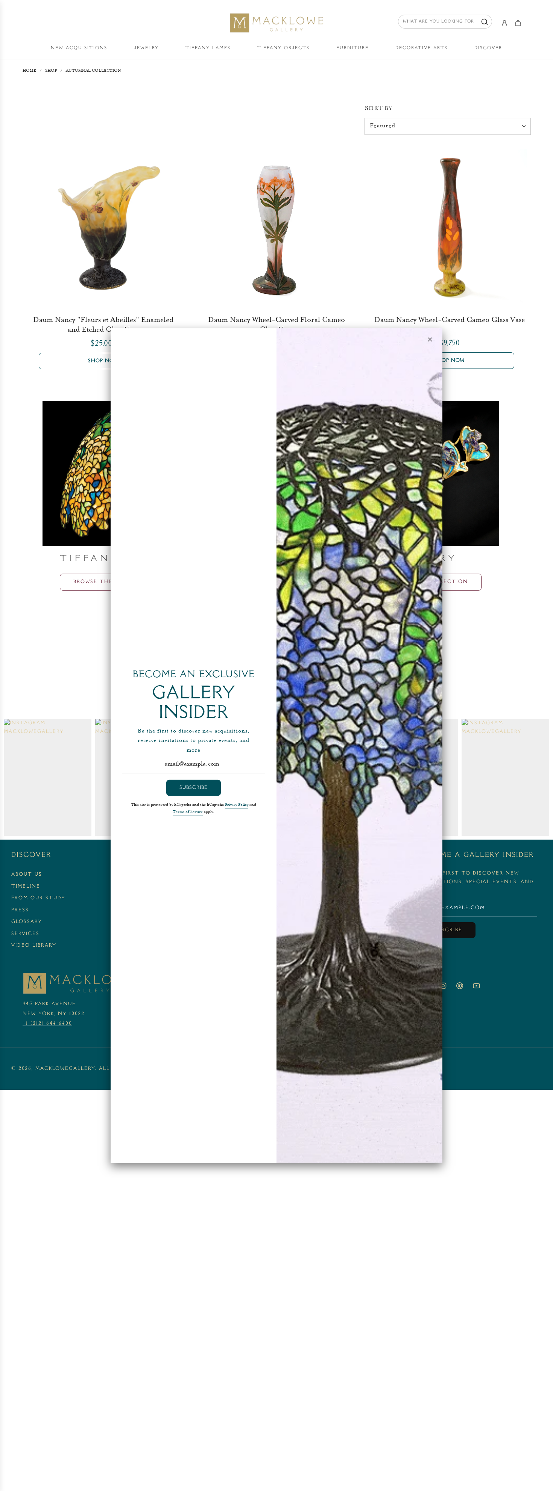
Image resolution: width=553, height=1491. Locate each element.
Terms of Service (188, 812)
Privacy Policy (236, 805)
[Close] (430, 339)
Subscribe (193, 788)
